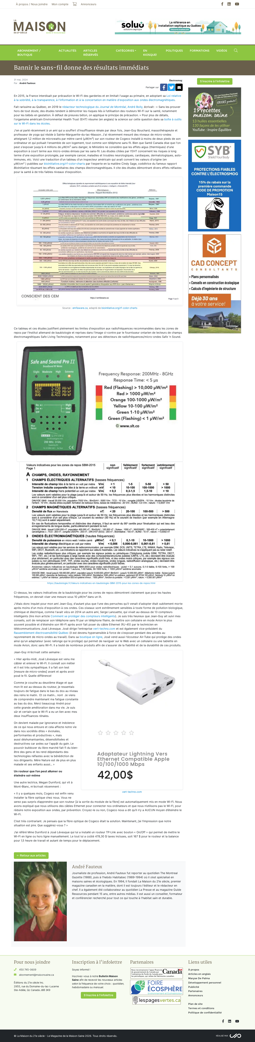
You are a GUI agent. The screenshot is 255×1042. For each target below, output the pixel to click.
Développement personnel (204, 982)
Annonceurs (195, 995)
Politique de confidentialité (205, 1012)
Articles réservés (90, 52)
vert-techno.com (104, 628)
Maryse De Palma (199, 978)
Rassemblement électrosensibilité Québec (41, 632)
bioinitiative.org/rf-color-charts (64, 163)
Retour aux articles (32, 855)
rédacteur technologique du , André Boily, (102, 107)
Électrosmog (175, 80)
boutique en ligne (91, 637)
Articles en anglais (199, 974)
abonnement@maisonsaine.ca (36, 974)
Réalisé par (222, 1036)
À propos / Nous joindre (32, 4)
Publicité (193, 987)
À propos (193, 969)
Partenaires (195, 991)
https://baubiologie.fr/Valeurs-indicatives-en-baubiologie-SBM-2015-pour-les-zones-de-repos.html (101, 583)
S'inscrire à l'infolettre (215, 81)
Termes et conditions (201, 1008)
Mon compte (60, 4)
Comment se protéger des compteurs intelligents (83, 616)
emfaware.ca (80, 307)
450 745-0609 (27, 969)
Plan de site (195, 1003)
